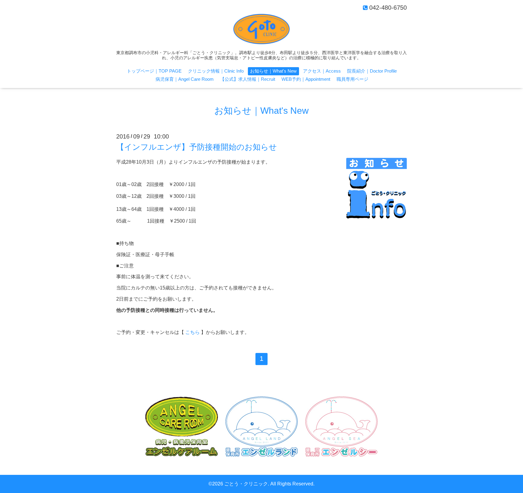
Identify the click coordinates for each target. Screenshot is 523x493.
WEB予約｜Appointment (305, 79)
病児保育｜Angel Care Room (185, 79)
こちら (192, 332)
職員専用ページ (352, 79)
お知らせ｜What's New (273, 70)
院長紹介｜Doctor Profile (372, 70)
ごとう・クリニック (246, 483)
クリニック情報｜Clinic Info (216, 70)
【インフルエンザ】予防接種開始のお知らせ (196, 147)
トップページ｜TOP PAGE (154, 70)
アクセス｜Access (322, 70)
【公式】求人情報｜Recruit (247, 79)
